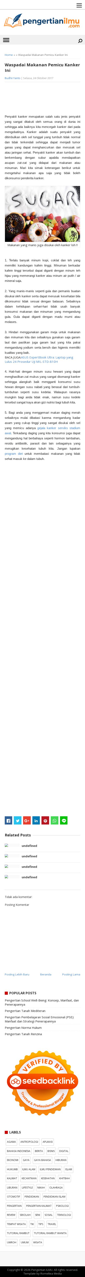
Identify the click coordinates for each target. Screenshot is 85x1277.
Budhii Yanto (12, 78)
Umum (25, 1242)
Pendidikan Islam (54, 1196)
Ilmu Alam (28, 1169)
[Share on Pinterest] (45, 820)
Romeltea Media (51, 1273)
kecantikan (29, 1178)
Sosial (49, 1215)
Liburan (12, 1187)
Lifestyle (27, 1187)
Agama (11, 1142)
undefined (29, 846)
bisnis (51, 1151)
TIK (32, 1224)
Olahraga (56, 1187)
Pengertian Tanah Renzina (23, 1034)
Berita (39, 1151)
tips (40, 1224)
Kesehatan (48, 1178)
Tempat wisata (16, 1224)
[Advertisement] (38, 99)
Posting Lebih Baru (17, 974)
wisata (37, 1242)
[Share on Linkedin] (36, 820)
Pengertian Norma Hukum (23, 1028)
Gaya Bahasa (42, 1160)
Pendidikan (32, 1196)
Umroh (11, 1242)
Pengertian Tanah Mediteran (25, 1011)
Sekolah (25, 1215)
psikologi (62, 1206)
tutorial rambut (18, 1233)
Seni (37, 1215)
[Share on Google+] (27, 820)
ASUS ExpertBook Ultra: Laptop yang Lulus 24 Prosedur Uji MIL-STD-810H (39, 359)
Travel (52, 1224)
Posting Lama (71, 974)
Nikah (41, 1187)
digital (63, 1151)
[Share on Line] (64, 820)
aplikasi (48, 1142)
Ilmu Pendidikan (50, 1169)
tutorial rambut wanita (50, 1233)
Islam (68, 1169)
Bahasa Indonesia (18, 1151)
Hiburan (60, 1160)
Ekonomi (12, 1160)
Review (11, 1215)
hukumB (12, 1169)
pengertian (14, 1206)
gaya (26, 1160)
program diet (14, 453)
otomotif (13, 1196)
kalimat (12, 1178)
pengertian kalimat (39, 1206)
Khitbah (64, 1178)
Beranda (45, 974)
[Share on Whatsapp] (54, 820)
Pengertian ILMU (41, 1270)
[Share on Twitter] (17, 820)
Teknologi (64, 1215)
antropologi (29, 1142)
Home (9, 55)
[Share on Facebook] (8, 820)
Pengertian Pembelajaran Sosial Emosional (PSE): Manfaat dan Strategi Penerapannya (39, 1019)
